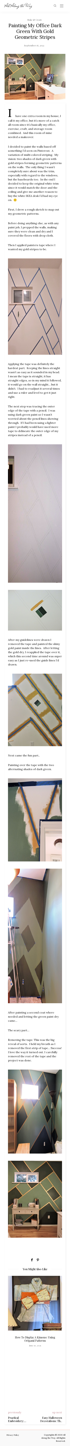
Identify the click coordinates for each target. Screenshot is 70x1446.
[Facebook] (31, 1260)
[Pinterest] (38, 1260)
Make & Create (34, 19)
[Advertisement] (35, 1380)
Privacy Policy (12, 1435)
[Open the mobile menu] (61, 6)
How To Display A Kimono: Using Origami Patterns (35, 1339)
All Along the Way (18, 5)
